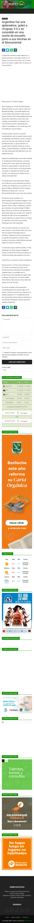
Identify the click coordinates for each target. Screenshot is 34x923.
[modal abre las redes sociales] (15, 50)
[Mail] (17, 910)
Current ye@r (6, 367)
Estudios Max (28, 920)
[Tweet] (7, 50)
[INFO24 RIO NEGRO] (17, 4)
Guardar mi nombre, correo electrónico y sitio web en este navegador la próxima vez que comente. (17, 355)
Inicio (3, 15)
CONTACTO (25, 917)
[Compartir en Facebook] (3, 50)
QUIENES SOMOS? (15, 917)
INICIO (7, 917)
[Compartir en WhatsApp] (11, 50)
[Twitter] (22, 910)
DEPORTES (9, 15)
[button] (3, 11)
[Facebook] (7, 910)
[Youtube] (27, 910)
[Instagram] (12, 910)
